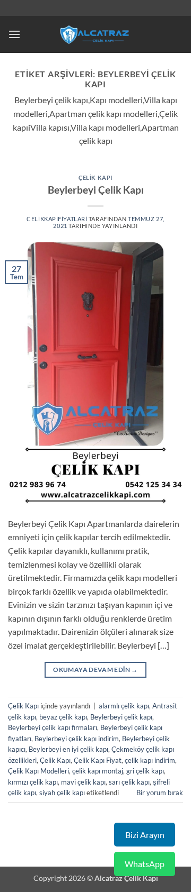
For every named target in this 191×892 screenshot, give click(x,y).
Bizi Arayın (144, 835)
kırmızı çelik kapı (33, 782)
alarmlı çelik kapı (124, 706)
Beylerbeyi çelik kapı (121, 717)
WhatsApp (144, 864)
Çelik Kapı (95, 177)
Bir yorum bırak (159, 792)
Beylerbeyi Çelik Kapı (96, 190)
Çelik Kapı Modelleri (38, 771)
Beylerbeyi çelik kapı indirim (76, 738)
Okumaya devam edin (95, 669)
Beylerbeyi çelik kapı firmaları (52, 727)
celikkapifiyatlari (57, 218)
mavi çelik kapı (83, 782)
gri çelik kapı (145, 771)
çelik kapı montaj (97, 771)
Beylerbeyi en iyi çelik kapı (68, 749)
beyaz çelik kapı (63, 717)
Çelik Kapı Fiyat (97, 760)
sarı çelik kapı (129, 782)
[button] (14, 34)
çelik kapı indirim (150, 760)
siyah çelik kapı (62, 792)
